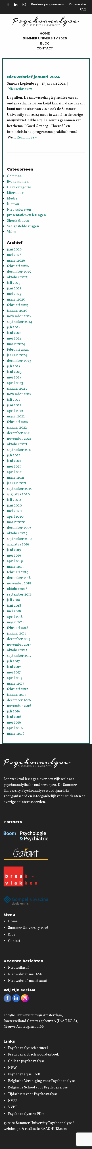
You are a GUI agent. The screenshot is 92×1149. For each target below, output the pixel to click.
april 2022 (15, 411)
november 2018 (19, 583)
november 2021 (19, 438)
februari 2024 (18, 349)
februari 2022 (18, 422)
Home (45, 33)
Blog (45, 43)
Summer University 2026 (45, 38)
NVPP (12, 1100)
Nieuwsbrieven (20, 89)
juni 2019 (14, 550)
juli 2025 (13, 283)
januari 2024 (17, 355)
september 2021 (19, 449)
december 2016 (19, 700)
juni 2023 (14, 372)
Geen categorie (19, 187)
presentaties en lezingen (26, 215)
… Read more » (25, 137)
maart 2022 (16, 416)
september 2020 (19, 488)
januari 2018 (16, 633)
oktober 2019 (17, 533)
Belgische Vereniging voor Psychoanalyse (41, 1081)
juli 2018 (13, 600)
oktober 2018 (17, 589)
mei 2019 (14, 555)
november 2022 (19, 394)
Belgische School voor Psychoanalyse (38, 1087)
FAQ (82, 9)
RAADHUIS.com (53, 1129)
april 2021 (15, 472)
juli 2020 (14, 500)
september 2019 (19, 539)
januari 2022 (17, 427)
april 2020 (15, 516)
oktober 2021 (17, 444)
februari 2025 (18, 305)
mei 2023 (14, 377)
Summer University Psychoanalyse (44, 1123)
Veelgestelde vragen (23, 226)
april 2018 (15, 616)
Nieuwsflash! (18, 967)
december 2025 (19, 271)
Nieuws (13, 204)
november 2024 (19, 316)
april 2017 (15, 678)
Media (12, 198)
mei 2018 (14, 611)
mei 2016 (14, 722)
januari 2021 (16, 483)
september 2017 (19, 655)
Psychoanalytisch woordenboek (33, 1054)
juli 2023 (13, 366)
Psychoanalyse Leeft (24, 1074)
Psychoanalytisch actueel (28, 1048)
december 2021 (19, 433)
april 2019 (15, 561)
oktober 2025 (17, 277)
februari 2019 (17, 572)
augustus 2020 (18, 494)
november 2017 (19, 644)
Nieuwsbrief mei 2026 (25, 974)
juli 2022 (13, 399)
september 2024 (19, 321)
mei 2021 (14, 466)
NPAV (12, 1068)
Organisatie (77, 4)
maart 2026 (16, 260)
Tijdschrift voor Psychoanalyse (33, 1094)
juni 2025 (14, 288)
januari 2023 (17, 388)
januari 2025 (17, 310)
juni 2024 (14, 333)
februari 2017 (17, 689)
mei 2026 (14, 255)
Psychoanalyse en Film (26, 1114)
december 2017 (19, 639)
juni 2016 (14, 717)
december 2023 (19, 360)
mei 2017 (14, 672)
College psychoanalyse (26, 1061)
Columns (14, 176)
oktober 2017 (17, 650)
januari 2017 (16, 694)
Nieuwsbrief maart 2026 (27, 980)
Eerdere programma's (47, 4)
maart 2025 (16, 299)
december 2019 (19, 527)
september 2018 (19, 594)
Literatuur (15, 193)
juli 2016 (13, 711)
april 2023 (15, 383)
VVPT (12, 1107)
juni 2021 (14, 461)
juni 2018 (14, 605)
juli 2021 (13, 455)
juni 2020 (14, 505)
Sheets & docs (18, 220)
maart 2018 (15, 622)
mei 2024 (14, 338)
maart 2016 (16, 733)
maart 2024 (16, 344)
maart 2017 (15, 683)
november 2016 (19, 706)
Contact (45, 48)
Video (11, 232)
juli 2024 (14, 327)
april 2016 (15, 728)
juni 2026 (14, 249)
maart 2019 (16, 566)
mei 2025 (14, 294)
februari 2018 (17, 628)
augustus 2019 (18, 544)
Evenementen (18, 181)
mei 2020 (14, 511)
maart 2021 (15, 477)
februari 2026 (18, 266)
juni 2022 (14, 405)
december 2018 (19, 578)
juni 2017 (14, 667)
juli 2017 (13, 661)
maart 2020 (16, 522)
